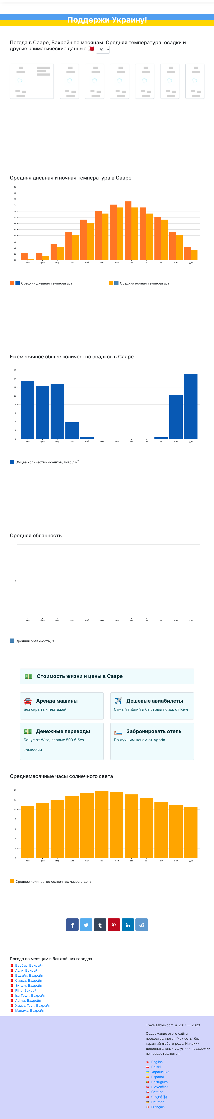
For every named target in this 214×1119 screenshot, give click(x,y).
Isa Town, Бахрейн (30, 995)
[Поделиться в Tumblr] (100, 924)
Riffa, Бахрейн (26, 990)
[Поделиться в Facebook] (72, 924)
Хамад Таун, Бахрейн (32, 1005)
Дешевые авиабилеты (154, 701)
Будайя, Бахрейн (29, 975)
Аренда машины (57, 701)
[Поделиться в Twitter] (86, 924)
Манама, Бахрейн (29, 1010)
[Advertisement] (107, 143)
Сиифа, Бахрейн (28, 980)
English (156, 1062)
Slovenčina (159, 1087)
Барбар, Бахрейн (29, 965)
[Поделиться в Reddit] (141, 924)
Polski (155, 1067)
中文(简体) (158, 1097)
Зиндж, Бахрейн (28, 985)
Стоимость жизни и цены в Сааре (80, 676)
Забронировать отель (154, 731)
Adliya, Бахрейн (28, 1000)
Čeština (156, 1092)
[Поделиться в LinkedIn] (128, 924)
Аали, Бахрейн (27, 970)
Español (157, 1077)
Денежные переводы (63, 731)
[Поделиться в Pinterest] (114, 924)
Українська (159, 1072)
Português (159, 1082)
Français (157, 1107)
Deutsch (157, 1102)
